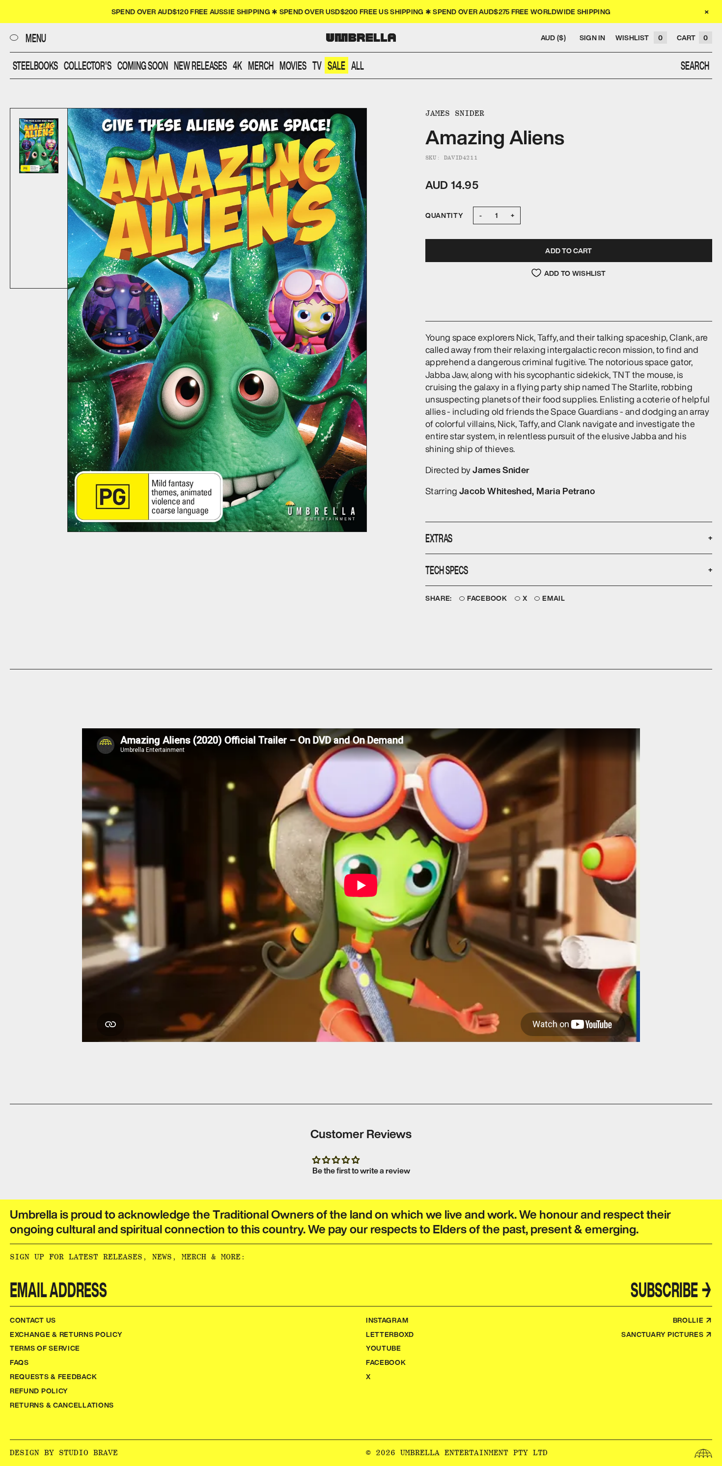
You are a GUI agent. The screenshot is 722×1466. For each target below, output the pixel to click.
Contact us (33, 1320)
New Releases (200, 65)
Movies (292, 65)
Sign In (593, 37)
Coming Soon (142, 65)
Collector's (87, 65)
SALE (336, 65)
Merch (261, 65)
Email (553, 598)
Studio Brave (88, 1452)
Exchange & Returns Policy (66, 1334)
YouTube (383, 1348)
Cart (692, 37)
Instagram (387, 1320)
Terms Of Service (45, 1348)
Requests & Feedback (53, 1376)
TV (317, 65)
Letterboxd (390, 1334)
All (357, 65)
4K (237, 65)
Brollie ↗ (692, 1320)
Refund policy (39, 1391)
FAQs (19, 1362)
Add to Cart (568, 250)
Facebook (487, 598)
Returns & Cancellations (62, 1405)
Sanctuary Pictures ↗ (666, 1334)
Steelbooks (35, 65)
